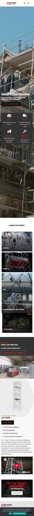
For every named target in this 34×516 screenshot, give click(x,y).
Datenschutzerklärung (19, 513)
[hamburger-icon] (3, 3)
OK (10, 513)
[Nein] (31, 512)
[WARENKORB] (28, 3)
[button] (24, 3)
